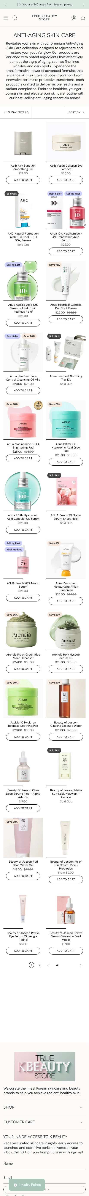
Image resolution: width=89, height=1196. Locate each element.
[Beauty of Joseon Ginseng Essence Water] (66, 698)
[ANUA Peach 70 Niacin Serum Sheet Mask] (66, 491)
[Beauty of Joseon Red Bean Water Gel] (23, 837)
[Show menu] (5, 17)
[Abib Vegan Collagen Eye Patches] (66, 141)
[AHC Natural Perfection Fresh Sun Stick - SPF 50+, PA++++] (23, 209)
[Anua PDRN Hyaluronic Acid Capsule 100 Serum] (23, 491)
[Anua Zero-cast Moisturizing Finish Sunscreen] (66, 559)
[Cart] (82, 17)
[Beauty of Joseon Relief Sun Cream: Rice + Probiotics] (66, 837)
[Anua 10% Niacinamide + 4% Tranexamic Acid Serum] (66, 209)
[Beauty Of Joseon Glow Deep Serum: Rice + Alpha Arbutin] (23, 766)
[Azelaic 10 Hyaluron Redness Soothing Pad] (23, 698)
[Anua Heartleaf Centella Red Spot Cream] (66, 281)
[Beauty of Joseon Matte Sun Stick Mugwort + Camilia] (66, 766)
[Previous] (5, 4)
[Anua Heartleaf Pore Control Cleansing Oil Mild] (23, 352)
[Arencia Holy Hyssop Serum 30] (66, 630)
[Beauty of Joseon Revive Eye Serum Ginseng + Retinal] (23, 909)
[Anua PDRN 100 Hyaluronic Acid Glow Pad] (66, 420)
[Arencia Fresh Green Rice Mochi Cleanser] (23, 630)
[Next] (84, 4)
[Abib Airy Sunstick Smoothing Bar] (23, 141)
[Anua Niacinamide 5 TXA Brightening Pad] (23, 420)
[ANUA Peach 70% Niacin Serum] (23, 559)
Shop (8, 1107)
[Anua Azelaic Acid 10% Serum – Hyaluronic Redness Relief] (23, 281)
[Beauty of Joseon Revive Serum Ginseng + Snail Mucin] (66, 909)
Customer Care (19, 1122)
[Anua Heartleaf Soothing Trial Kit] (66, 352)
